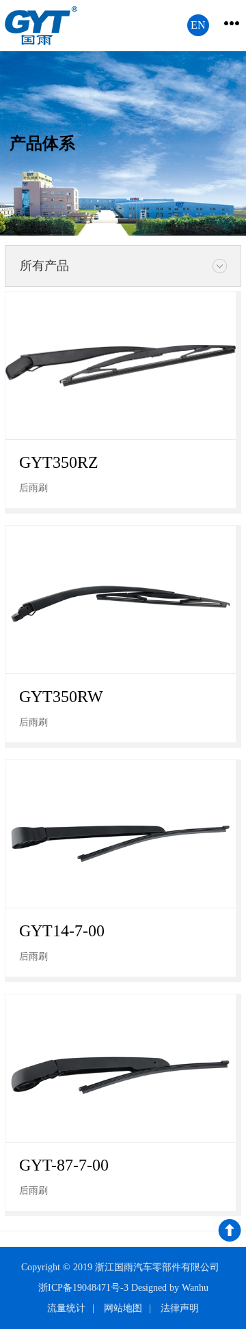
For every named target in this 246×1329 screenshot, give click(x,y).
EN (198, 25)
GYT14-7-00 (62, 931)
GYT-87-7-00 (64, 1165)
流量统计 (66, 1308)
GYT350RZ (58, 462)
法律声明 (180, 1308)
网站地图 (123, 1308)
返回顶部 (229, 1232)
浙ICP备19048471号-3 (83, 1288)
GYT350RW (61, 696)
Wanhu (195, 1288)
